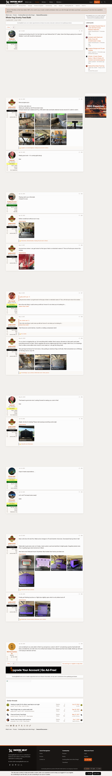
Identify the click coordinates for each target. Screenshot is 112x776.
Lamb (89, 34)
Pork (89, 63)
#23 (82, 152)
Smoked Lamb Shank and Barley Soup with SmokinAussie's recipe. (95, 39)
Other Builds (30, 716)
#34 (82, 535)
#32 (82, 468)
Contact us (42, 759)
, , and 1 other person (35, 372)
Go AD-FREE (88, 759)
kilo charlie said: (24, 320)
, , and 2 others (34, 147)
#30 (82, 397)
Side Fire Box (25, 706)
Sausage (30, 5)
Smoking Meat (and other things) (70, 759)
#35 (82, 594)
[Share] (79, 31)
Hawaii (15, 48)
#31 (82, 418)
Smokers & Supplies (38, 5)
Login (85, 753)
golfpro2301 (10, 20)
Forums (37, 2)
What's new (28, 2)
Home (41, 753)
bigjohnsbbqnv (75, 721)
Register (86, 756)
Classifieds (65, 762)
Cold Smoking (49, 5)
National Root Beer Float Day (96, 66)
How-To (84, 5)
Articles (44, 2)
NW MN (15, 211)
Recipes (61, 5)
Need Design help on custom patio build (21, 709)
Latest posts (89, 23)
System (88, 768)
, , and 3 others (34, 240)
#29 (82, 338)
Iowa (16, 312)
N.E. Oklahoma (13, 170)
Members (59, 2)
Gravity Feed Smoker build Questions (21, 719)
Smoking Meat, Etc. (69, 5)
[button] (33, 2)
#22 (82, 99)
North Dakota (14, 488)
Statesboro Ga (13, 511)
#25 (82, 215)
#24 (82, 193)
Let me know (84, 10)
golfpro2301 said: (24, 296)
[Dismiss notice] (104, 10)
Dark (99, 768)
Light (93, 768)
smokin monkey (14, 716)
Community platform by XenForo (54, 768)
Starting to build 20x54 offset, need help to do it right (25, 704)
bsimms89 (13, 721)
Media (51, 2)
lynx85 (12, 706)
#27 (82, 293)
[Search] (104, 2)
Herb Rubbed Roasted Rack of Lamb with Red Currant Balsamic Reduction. (96, 27)
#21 (82, 31)
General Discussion (29, 711)
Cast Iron (78, 5)
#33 (82, 492)
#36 (82, 643)
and (27, 444)
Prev (9, 27)
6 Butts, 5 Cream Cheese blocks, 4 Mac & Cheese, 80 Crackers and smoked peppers (96, 58)
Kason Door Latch (24, 306)
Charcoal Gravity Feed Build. (18, 714)
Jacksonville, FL (13, 117)
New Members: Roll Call (11, 5)
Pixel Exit (76, 768)
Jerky (55, 5)
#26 (82, 245)
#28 (82, 316)
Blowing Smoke (22, 5)
